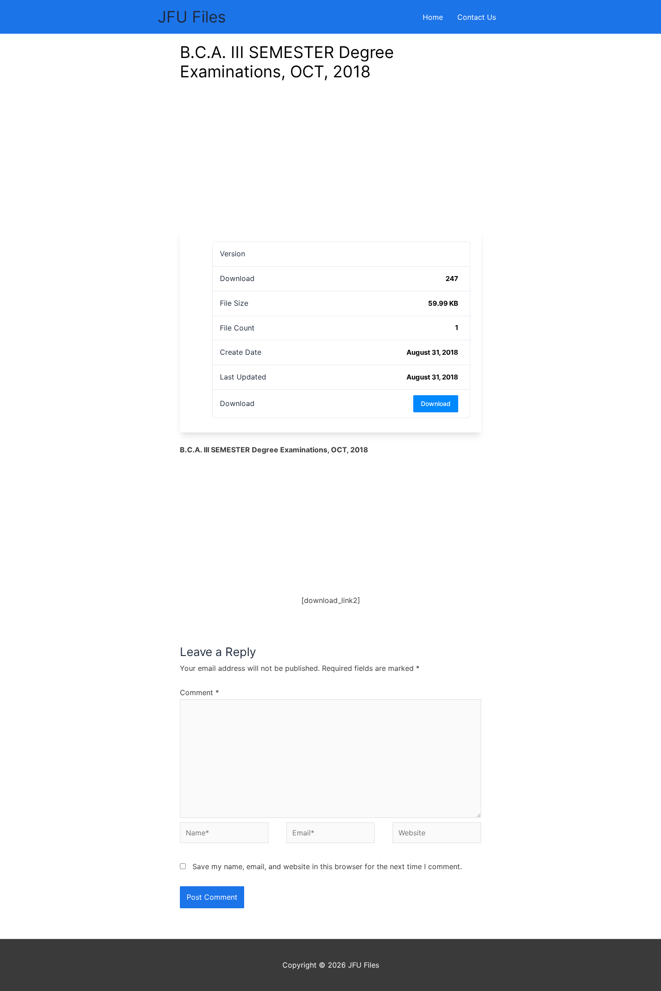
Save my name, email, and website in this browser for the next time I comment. (327, 866)
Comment (199, 692)
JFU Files (192, 16)
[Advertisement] (330, 163)
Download (436, 403)
